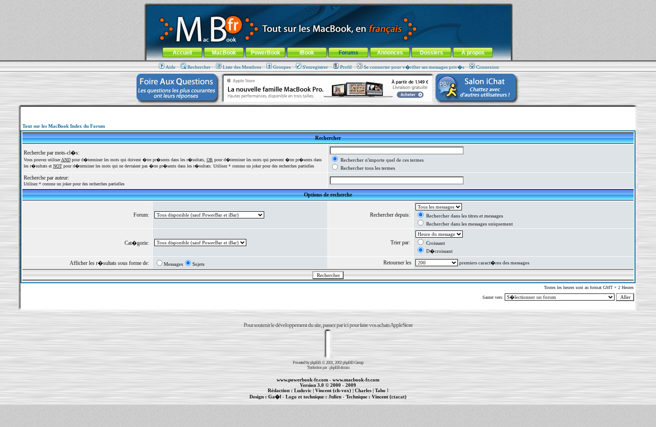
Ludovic (302, 390)
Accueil (182, 53)
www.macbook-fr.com (355, 379)
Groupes (282, 67)
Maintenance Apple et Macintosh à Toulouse (342, 401)
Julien (334, 396)
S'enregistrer (315, 67)
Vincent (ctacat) (389, 396)
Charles (363, 390)
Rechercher (199, 67)
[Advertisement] (328, 110)
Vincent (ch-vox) (333, 390)
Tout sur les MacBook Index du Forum (63, 126)
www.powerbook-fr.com (302, 379)
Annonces (390, 53)
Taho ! (382, 390)
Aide (170, 67)
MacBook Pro (296, 401)
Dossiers (431, 53)
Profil (346, 67)
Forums (348, 53)
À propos (473, 53)
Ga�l (274, 396)
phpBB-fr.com (339, 367)
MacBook (224, 53)
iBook (306, 53)
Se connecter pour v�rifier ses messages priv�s (414, 67)
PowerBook (265, 53)
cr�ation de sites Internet (385, 401)
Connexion (487, 67)
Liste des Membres (242, 67)
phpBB (315, 362)
